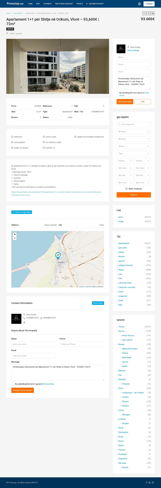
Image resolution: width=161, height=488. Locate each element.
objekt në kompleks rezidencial (90, 137)
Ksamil (125, 467)
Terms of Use (48, 384)
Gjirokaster (123, 432)
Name (14, 339)
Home (30, 4)
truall (120, 300)
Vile (120, 278)
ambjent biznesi (125, 265)
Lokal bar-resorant (126, 287)
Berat (120, 428)
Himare (125, 406)
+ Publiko (149, 4)
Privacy (80, 4)
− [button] (15, 238)
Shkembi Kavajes (129, 349)
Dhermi (125, 401)
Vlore (120, 388)
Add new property (96, 4)
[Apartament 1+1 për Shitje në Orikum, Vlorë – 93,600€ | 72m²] (58, 255)
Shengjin (126, 415)
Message (15, 362)
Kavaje (121, 344)
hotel (120, 292)
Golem (125, 353)
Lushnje (122, 419)
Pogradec (122, 458)
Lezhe (121, 410)
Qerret (125, 362)
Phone (62, 339)
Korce (121, 441)
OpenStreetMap (91, 287)
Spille (124, 366)
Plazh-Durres (128, 335)
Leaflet (81, 287)
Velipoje (126, 384)
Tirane (121, 327)
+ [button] (15, 234)
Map (38, 4)
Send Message (124, 101)
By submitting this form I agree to (34, 384)
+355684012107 (32, 318)
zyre (120, 274)
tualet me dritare (21, 148)
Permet (121, 450)
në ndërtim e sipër (53, 142)
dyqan (121, 270)
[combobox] (134, 131)
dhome (121, 256)
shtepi (121, 252)
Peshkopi (122, 454)
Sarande (122, 463)
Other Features (135, 189)
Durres (121, 331)
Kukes (121, 445)
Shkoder (122, 379)
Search (134, 195)
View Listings (98, 303)
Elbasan (122, 371)
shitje (10, 29)
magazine (122, 296)
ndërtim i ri (50, 148)
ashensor (18, 137)
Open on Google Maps (23, 212)
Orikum (125, 397)
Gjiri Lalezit (127, 340)
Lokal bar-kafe (125, 283)
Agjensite (48, 4)
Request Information (22, 390)
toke (120, 305)
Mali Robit (126, 357)
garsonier (122, 248)
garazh (121, 261)
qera (120, 217)
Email (13, 350)
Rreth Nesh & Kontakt (64, 4)
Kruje (120, 436)
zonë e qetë (51, 137)
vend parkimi (19, 142)
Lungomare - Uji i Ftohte (133, 393)
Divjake (125, 423)
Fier (120, 375)
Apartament (123, 243)
